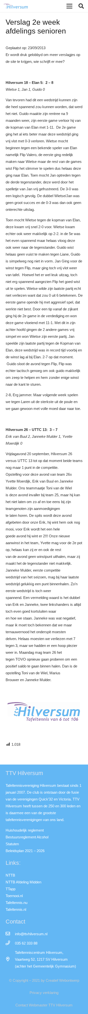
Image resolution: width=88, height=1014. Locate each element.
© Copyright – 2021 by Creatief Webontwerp (44, 980)
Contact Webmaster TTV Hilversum (44, 1005)
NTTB (10, 875)
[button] (81, 6)
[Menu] (69, 6)
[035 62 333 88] (10, 943)
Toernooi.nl (14, 896)
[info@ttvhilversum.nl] (10, 934)
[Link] (16, 6)
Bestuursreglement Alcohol (27, 837)
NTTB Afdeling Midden (23, 882)
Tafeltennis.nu (16, 903)
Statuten (12, 844)
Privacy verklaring (44, 993)
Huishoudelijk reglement (25, 830)
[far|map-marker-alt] (10, 959)
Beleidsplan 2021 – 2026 (25, 851)
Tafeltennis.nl (16, 909)
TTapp (10, 889)
